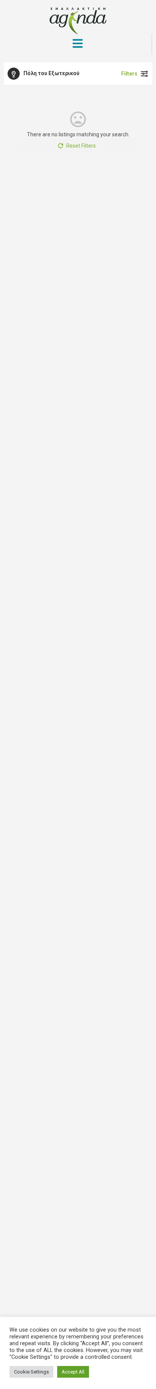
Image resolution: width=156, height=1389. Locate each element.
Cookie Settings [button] (31, 1372)
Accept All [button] (73, 1372)
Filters (129, 74)
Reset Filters (81, 146)
